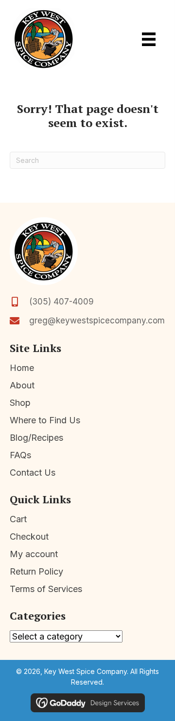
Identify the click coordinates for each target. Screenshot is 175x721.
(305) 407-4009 (61, 301)
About (22, 385)
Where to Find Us (45, 420)
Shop (20, 403)
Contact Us (32, 472)
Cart (18, 519)
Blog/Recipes (36, 438)
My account (34, 554)
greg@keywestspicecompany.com (97, 320)
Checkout (29, 536)
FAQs (20, 455)
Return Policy (36, 571)
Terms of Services (46, 589)
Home (22, 368)
